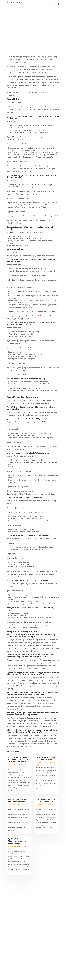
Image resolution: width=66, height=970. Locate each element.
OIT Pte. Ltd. (13, 764)
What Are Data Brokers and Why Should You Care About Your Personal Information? (18, 759)
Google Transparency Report (44, 316)
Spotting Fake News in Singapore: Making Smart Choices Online (17, 841)
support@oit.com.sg (31, 945)
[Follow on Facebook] (8, 957)
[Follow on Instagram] (15, 957)
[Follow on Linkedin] (11, 957)
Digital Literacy (37, 45)
